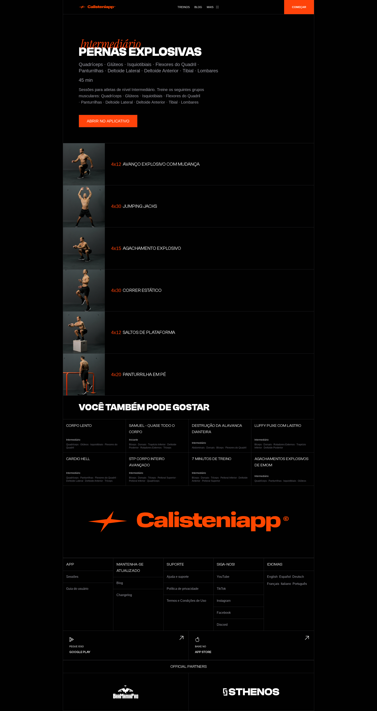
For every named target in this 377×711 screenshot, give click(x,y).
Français (273, 583)
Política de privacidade (183, 588)
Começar (299, 7)
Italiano (286, 583)
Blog (198, 7)
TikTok (221, 588)
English (272, 576)
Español (285, 576)
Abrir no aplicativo (108, 121)
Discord (222, 624)
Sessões (72, 576)
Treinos (184, 7)
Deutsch (298, 576)
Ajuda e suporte (178, 576)
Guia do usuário (77, 588)
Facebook (224, 612)
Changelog (124, 595)
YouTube (223, 576)
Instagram (224, 600)
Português (300, 583)
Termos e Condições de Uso (186, 600)
